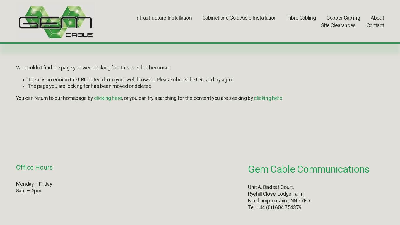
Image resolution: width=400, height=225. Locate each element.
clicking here (108, 98)
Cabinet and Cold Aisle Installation (239, 18)
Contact (375, 25)
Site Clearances (338, 25)
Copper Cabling (343, 18)
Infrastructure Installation (163, 18)
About (377, 18)
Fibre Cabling (302, 18)
